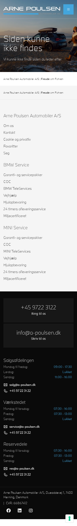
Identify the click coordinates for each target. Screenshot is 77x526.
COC (7, 181)
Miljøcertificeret (14, 215)
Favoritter (10, 146)
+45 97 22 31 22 (20, 391)
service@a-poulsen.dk (24, 427)
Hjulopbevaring (14, 202)
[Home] (31, 9)
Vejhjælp (10, 195)
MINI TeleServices (17, 251)
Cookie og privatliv (17, 139)
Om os (8, 125)
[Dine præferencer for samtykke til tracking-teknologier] (69, 518)
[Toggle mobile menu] (68, 9)
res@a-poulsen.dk (21, 468)
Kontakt (9, 132)
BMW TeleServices (17, 188)
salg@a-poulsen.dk (22, 385)
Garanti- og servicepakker (22, 174)
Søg (6, 153)
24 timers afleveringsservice (24, 209)
